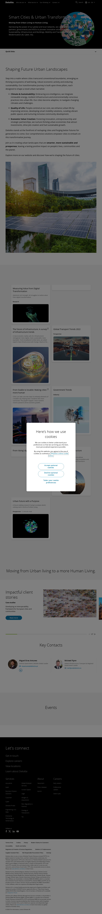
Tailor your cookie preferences (50, 481)
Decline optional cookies (51, 474)
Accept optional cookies (50, 466)
